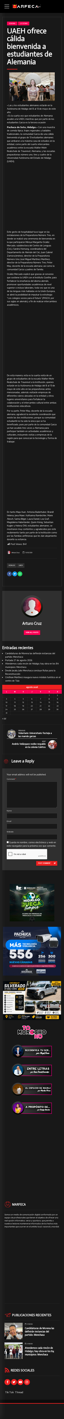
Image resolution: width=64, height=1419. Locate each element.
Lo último (24, 23)
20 (32, 706)
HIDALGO (12, 565)
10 (6, 702)
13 (32, 702)
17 (6, 706)
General (12, 23)
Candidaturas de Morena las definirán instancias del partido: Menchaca (39, 1331)
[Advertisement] (32, 197)
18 (15, 706)
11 (15, 702)
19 (23, 706)
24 (6, 709)
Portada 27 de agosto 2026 (18, 660)
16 (57, 702)
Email (9, 821)
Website (10, 832)
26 (23, 709)
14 (41, 702)
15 (49, 702)
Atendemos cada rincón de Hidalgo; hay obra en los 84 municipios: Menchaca (39, 1351)
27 (32, 709)
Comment (11, 779)
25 (15, 709)
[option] (32, 86)
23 (57, 706)
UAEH (21, 565)
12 (23, 702)
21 (40, 706)
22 (49, 706)
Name (9, 811)
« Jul (4, 718)
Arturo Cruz (16, 553)
